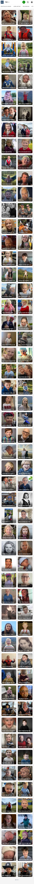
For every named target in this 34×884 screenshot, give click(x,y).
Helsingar (26, 6)
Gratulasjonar (6, 6)
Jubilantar (17, 6)
